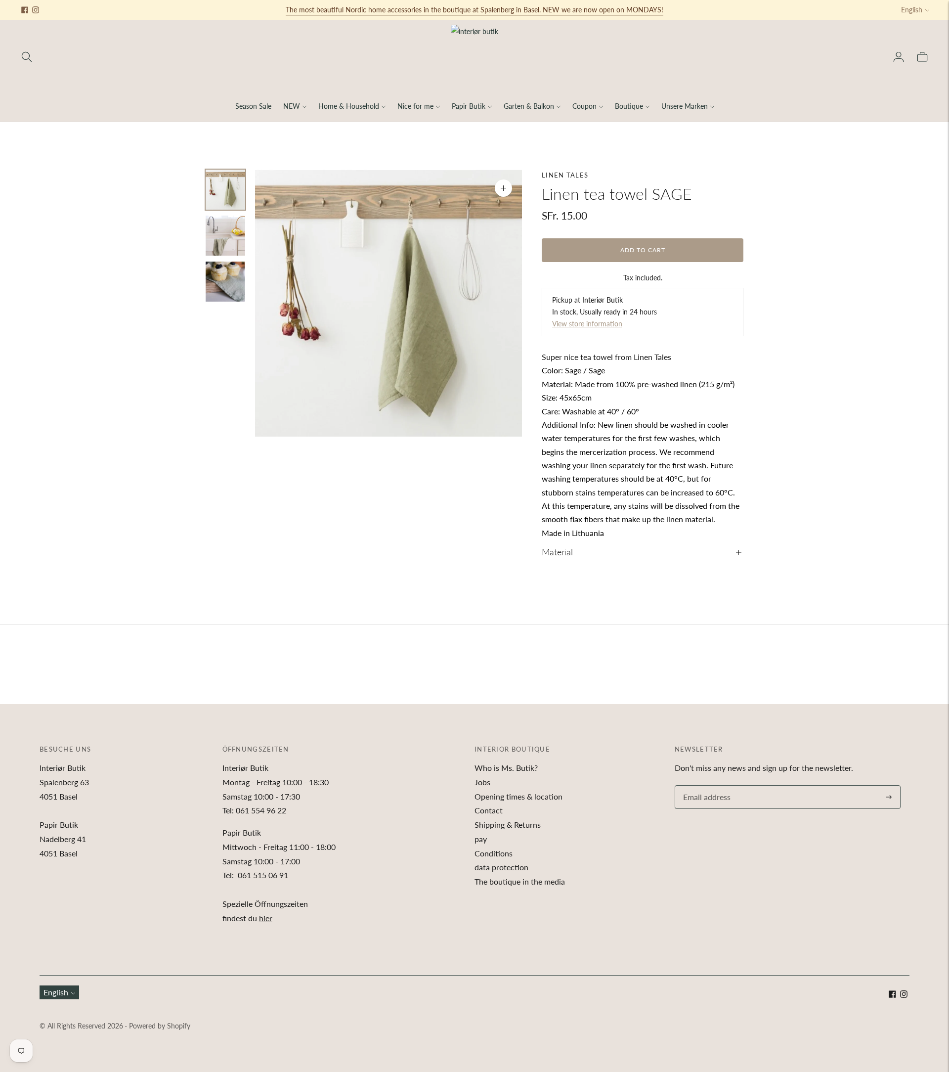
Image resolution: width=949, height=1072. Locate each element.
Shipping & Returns (507, 824)
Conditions (493, 853)
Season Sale (253, 106)
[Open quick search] (27, 57)
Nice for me (415, 106)
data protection (501, 867)
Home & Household (348, 106)
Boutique (629, 106)
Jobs (482, 782)
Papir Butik (468, 106)
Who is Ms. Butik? (506, 767)
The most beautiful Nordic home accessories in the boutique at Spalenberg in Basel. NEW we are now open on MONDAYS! (474, 9)
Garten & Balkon (529, 106)
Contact (488, 810)
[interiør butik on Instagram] (35, 9)
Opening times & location (518, 796)
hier (265, 918)
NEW (291, 106)
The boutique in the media (519, 881)
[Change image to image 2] (225, 236)
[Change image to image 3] (225, 282)
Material (557, 551)
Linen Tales (565, 175)
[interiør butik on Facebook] (24, 9)
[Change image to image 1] (225, 190)
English (911, 9)
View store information (587, 323)
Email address (705, 786)
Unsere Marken (684, 106)
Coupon (584, 106)
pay (480, 839)
